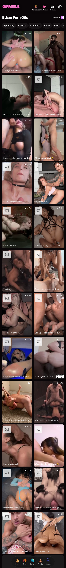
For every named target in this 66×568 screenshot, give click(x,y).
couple (22, 25)
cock (47, 25)
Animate (56, 17)
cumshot (35, 25)
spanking (9, 25)
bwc (56, 25)
